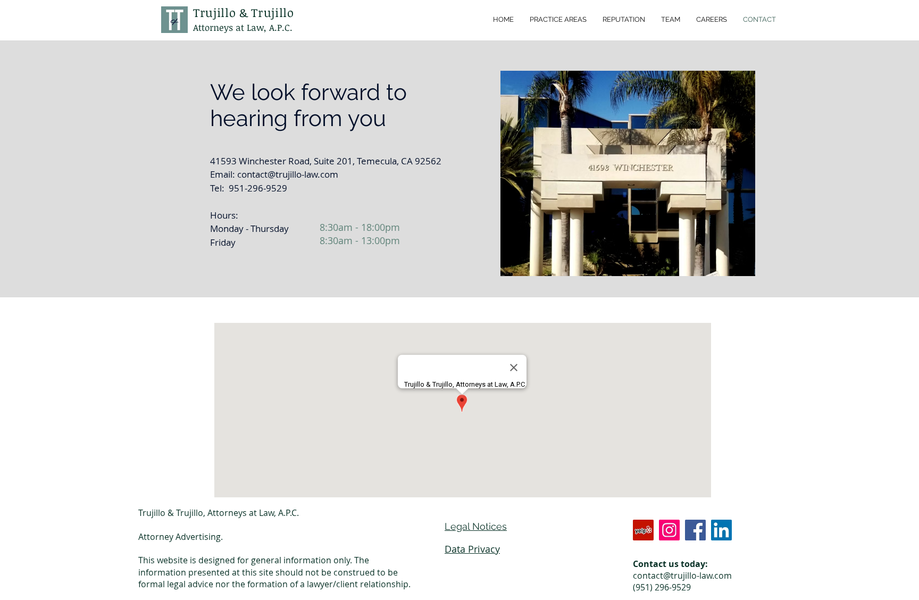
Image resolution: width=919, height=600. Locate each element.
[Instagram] (669, 530)
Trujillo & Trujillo (243, 12)
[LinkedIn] (721, 530)
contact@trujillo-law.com (287, 174)
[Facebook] (695, 530)
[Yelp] (643, 530)
